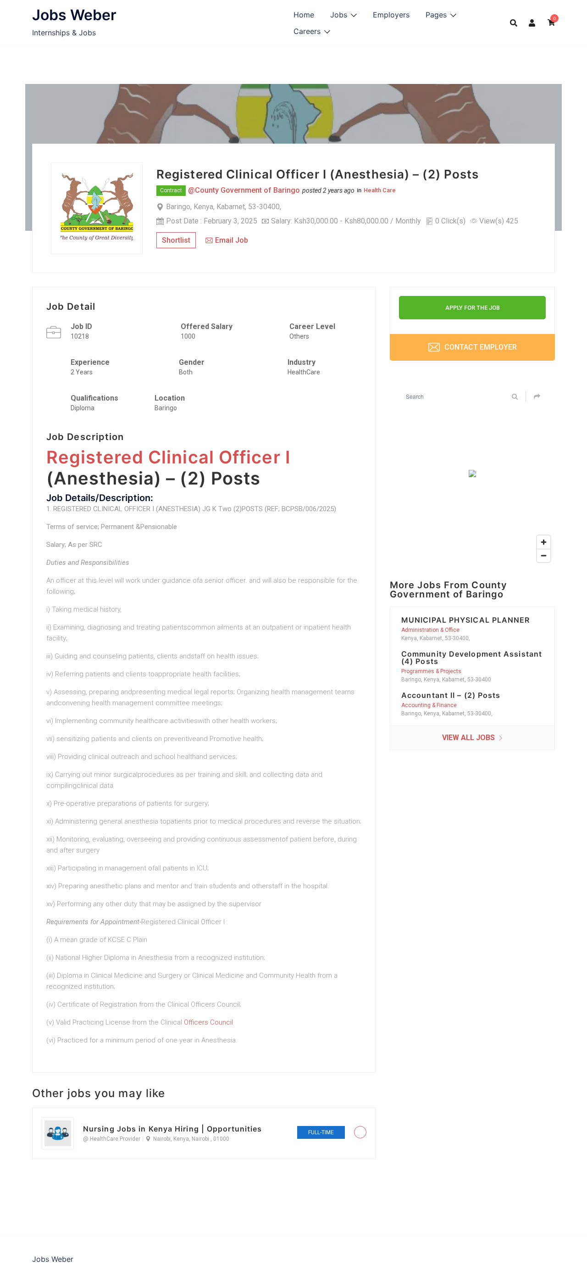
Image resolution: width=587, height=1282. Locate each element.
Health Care (380, 190)
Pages (436, 14)
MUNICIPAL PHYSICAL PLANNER (465, 619)
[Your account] (532, 22)
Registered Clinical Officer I (168, 457)
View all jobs (469, 737)
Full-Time (321, 1132)
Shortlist (176, 240)
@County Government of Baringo (244, 190)
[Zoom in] (543, 542)
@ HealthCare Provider (111, 1139)
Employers (391, 14)
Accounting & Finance (429, 705)
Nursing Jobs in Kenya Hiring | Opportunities (172, 1128)
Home (304, 14)
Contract (171, 190)
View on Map (302, 206)
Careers (307, 31)
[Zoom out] (543, 555)
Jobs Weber (74, 15)
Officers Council (208, 1022)
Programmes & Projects (431, 671)
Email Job (231, 240)
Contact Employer (480, 347)
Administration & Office (430, 630)
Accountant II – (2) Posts (451, 695)
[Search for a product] (513, 23)
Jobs (338, 14)
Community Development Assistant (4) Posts (471, 657)
